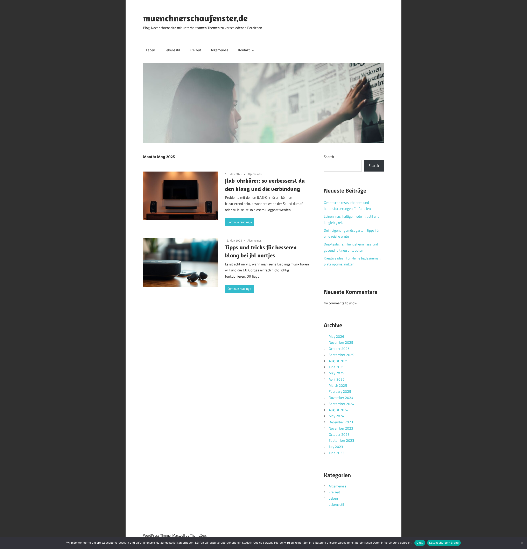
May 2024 (336, 416)
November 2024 (341, 397)
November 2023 (341, 428)
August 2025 (338, 361)
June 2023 (336, 453)
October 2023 (339, 434)
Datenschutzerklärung (444, 542)
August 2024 (338, 410)
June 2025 (336, 367)
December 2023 (341, 422)
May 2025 (336, 373)
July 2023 (336, 446)
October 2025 (339, 348)
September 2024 (341, 403)
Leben (150, 50)
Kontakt (244, 50)
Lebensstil (172, 50)
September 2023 (341, 440)
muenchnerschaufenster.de (195, 18)
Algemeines (219, 50)
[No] (522, 543)
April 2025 (337, 379)
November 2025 (341, 342)
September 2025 (341, 354)
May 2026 (336, 336)
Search (329, 156)
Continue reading (238, 222)
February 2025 (340, 391)
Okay (419, 542)
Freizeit (195, 50)
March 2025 (338, 385)
